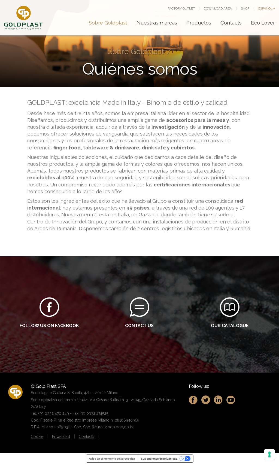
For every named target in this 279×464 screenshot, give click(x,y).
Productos (198, 23)
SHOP (245, 8)
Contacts (231, 23)
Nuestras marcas (157, 23)
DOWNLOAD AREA (218, 8)
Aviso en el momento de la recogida (112, 458)
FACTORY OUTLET (181, 8)
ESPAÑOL (265, 8)
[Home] (23, 17)
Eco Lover (263, 23)
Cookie (37, 436)
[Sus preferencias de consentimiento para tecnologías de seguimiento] (269, 454)
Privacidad (61, 436)
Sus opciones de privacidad (159, 458)
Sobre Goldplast (108, 23)
